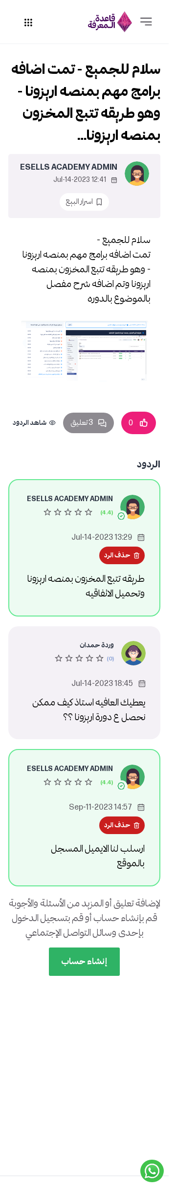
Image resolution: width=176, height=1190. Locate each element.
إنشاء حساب (84, 961)
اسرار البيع (79, 201)
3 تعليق (81, 422)
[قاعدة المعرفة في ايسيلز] (110, 22)
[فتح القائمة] (146, 22)
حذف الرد (117, 555)
